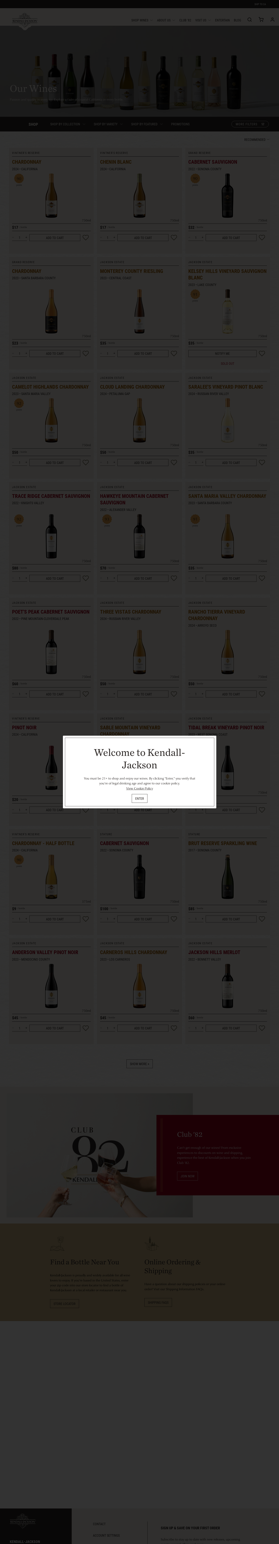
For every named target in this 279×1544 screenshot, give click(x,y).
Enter (139, 798)
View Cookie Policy (139, 788)
